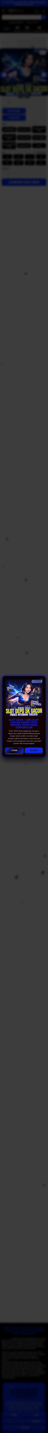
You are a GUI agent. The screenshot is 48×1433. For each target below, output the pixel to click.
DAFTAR (33, 750)
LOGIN (14, 750)
